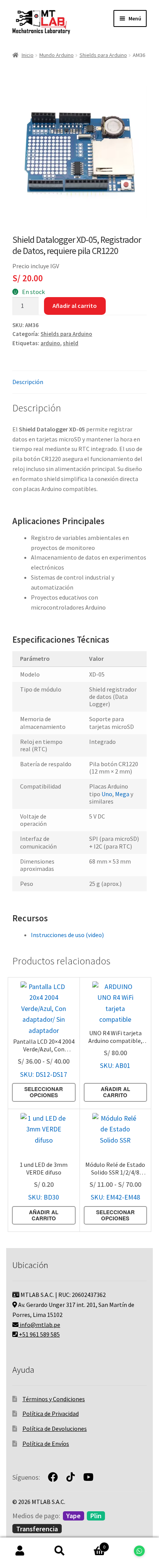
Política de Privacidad (50, 1413)
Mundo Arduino (56, 55)
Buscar (60, 1551)
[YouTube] (88, 1477)
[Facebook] (52, 1477)
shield (70, 343)
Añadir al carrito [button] (115, 1092)
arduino (50, 343)
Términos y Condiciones (53, 1399)
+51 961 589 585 (39, 1334)
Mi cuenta (20, 1551)
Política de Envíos (45, 1443)
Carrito (92, 1544)
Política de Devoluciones (54, 1428)
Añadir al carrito (74, 305)
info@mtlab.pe (39, 1324)
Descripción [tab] (27, 382)
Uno (106, 794)
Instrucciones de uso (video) (67, 935)
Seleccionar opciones (43, 1092)
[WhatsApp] (139, 1551)
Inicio (28, 55)
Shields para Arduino (103, 55)
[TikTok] (70, 1477)
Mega (122, 794)
